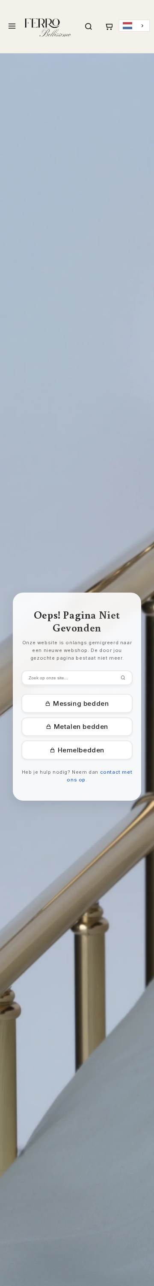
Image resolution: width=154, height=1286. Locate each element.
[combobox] (134, 26)
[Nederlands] (134, 26)
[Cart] (108, 26)
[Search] (88, 26)
